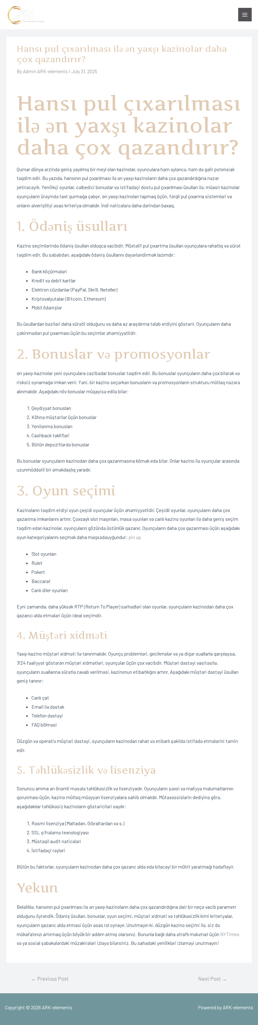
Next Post (212, 978)
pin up (135, 537)
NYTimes (229, 934)
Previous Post (50, 978)
